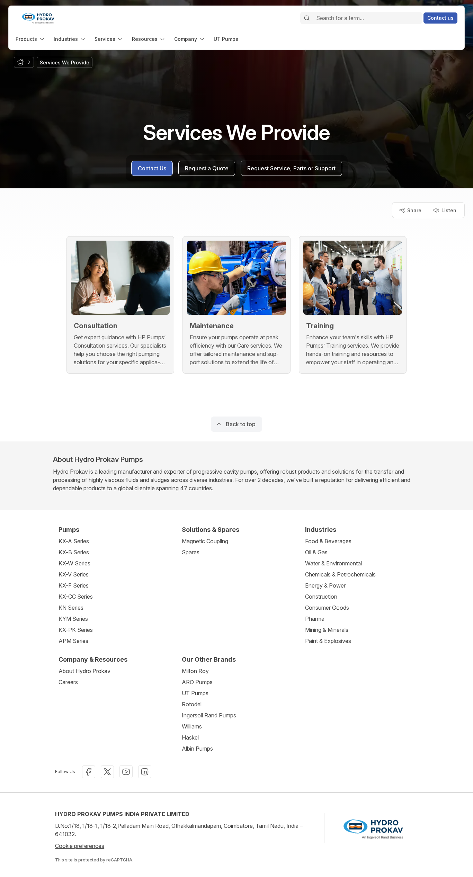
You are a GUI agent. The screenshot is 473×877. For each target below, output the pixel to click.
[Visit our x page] (107, 771)
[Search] (307, 18)
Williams (192, 726)
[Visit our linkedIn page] (144, 771)
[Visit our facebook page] (88, 771)
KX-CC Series (76, 596)
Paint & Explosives (328, 640)
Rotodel (192, 704)
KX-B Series (74, 552)
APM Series (73, 640)
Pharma (314, 618)
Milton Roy (195, 671)
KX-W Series (74, 563)
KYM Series (73, 618)
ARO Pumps (197, 682)
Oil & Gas (316, 552)
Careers (68, 682)
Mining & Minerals (326, 629)
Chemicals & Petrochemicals (340, 574)
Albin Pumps (197, 748)
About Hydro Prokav (84, 671)
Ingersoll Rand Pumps (209, 715)
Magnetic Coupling (205, 541)
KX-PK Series (76, 629)
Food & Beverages (328, 541)
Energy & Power (325, 585)
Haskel (190, 737)
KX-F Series (74, 585)
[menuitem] (30, 39)
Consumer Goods (327, 607)
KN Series (71, 607)
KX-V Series (74, 574)
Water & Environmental (333, 563)
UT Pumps (195, 693)
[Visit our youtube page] (126, 771)
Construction (321, 596)
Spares (190, 552)
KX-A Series (74, 541)
